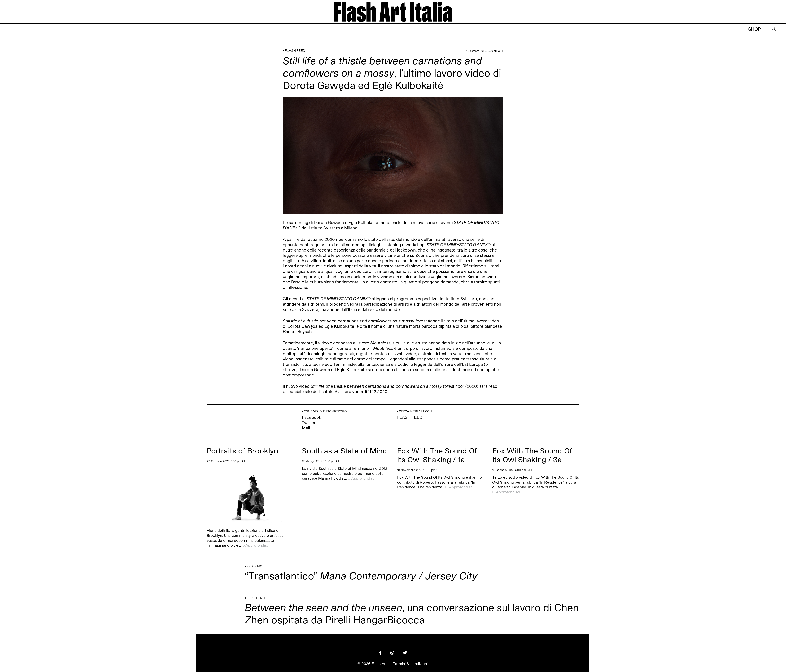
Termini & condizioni (410, 663)
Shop (754, 29)
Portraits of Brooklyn (242, 450)
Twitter (309, 422)
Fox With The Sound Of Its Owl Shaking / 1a (437, 455)
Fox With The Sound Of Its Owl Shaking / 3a (532, 455)
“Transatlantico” (361, 575)
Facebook (311, 417)
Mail (306, 427)
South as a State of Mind (344, 450)
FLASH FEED (295, 50)
